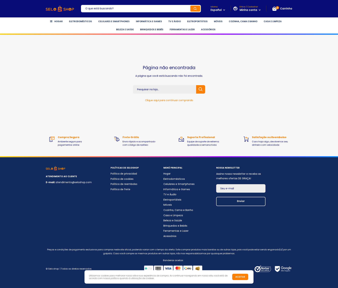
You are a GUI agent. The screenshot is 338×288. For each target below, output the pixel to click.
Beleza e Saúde (125, 29)
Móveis (218, 21)
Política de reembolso (124, 184)
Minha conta (249, 10)
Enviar (241, 201)
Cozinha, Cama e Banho (243, 21)
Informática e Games (149, 21)
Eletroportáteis (197, 21)
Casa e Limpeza (273, 21)
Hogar (58, 21)
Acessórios (208, 29)
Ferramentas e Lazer (182, 29)
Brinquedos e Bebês (151, 29)
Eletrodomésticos (80, 21)
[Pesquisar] (195, 9)
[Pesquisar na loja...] (200, 89)
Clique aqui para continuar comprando (169, 100)
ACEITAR (240, 276)
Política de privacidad (124, 173)
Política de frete (120, 189)
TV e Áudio (174, 21)
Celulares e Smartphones (114, 21)
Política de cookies (122, 179)
